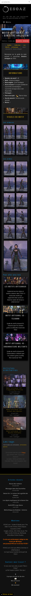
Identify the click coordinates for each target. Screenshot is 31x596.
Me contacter (15, 581)
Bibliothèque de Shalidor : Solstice (15, 510)
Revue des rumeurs (15, 484)
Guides (9, 45)
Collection (17, 45)
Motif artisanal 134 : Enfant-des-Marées (14, 410)
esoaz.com (13, 455)
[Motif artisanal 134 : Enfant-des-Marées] (14, 401)
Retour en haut (8, 594)
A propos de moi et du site (15, 576)
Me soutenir (15, 585)
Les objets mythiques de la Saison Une (15, 500)
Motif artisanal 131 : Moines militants (14, 432)
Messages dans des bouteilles (15, 489)
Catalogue (7, 29)
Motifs (5, 446)
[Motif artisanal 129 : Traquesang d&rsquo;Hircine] (14, 380)
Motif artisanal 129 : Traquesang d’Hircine (14, 389)
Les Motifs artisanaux (15, 286)
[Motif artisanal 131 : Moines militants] (14, 423)
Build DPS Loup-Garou (15, 505)
